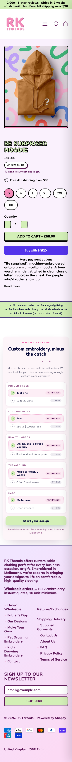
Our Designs (17, 621)
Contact (13, 661)
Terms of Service (53, 659)
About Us (47, 641)
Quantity (10, 216)
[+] (24, 224)
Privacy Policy (51, 653)
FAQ (43, 647)
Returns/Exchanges (52, 609)
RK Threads (25, 718)
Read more (12, 286)
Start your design (36, 521)
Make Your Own (14, 629)
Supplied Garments (45, 627)
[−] (7, 224)
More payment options (36, 259)
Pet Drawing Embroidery (16, 639)
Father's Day (17, 615)
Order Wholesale (12, 607)
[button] (56, 24)
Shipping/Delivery (51, 619)
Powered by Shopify (51, 718)
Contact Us (49, 635)
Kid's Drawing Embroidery (13, 651)
